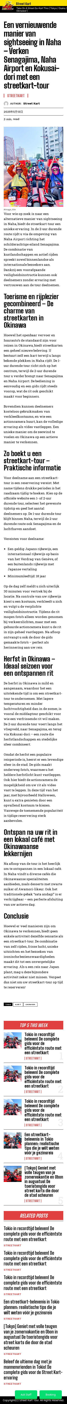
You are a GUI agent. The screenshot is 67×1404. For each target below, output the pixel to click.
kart (18, 1004)
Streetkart (33, 1058)
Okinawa (30, 1004)
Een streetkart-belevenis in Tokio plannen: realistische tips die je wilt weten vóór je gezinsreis (42, 1143)
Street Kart (31, 103)
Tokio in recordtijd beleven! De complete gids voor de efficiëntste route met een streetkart (43, 1043)
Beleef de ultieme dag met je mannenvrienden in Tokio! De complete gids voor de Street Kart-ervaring (33, 1369)
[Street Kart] (7, 103)
